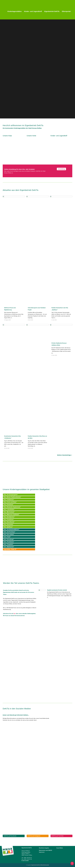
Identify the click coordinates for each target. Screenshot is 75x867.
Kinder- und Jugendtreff (59, 136)
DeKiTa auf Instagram (34, 836)
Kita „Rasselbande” (9, 522)
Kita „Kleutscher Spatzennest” (12, 507)
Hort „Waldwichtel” (9, 546)
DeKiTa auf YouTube (57, 836)
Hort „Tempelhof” (8, 544)
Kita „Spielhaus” (8, 527)
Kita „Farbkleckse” (9, 499)
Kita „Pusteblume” (9, 519)
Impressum (41, 852)
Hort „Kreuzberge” (9, 539)
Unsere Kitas (7, 136)
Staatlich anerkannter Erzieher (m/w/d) (57, 590)
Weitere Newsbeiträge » (64, 455)
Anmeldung (61, 169)
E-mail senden (25, 860)
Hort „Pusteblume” (9, 541)
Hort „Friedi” (7, 537)
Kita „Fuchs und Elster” (10, 502)
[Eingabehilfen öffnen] (72, 863)
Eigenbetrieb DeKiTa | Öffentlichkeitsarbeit (40, 865)
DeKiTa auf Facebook (10, 836)
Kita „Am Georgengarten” (11, 494)
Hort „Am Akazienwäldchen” (11, 529)
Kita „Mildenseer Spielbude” (11, 514)
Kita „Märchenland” (9, 512)
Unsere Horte (31, 136)
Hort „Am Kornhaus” (9, 532)
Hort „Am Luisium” (9, 534)
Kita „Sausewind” (8, 524)
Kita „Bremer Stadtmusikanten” (12, 497)
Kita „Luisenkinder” (9, 509)
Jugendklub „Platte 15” (10, 549)
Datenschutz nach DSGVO (45, 850)
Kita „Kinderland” (8, 504)
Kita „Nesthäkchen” (9, 517)
